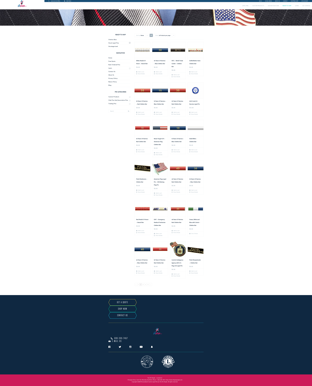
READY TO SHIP (287, 5)
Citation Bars (112, 39)
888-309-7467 (121, 338)
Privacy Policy (113, 78)
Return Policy (112, 82)
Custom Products (113, 97)
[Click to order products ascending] (151, 35)
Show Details (141, 73)
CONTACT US (122, 315)
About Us (277, 1)
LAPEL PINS (245, 5)
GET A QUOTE (122, 302)
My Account (305, 1)
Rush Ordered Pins (114, 64)
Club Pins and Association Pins (118, 100)
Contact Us (111, 71)
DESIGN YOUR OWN (273, 5)
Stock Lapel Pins (113, 43)
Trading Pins (112, 103)
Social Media (268, 1)
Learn (110, 68)
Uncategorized (113, 46)
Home (110, 58)
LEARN (297, 5)
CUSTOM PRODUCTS (258, 5)
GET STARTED (306, 5)
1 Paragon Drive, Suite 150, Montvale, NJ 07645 (139, 380)
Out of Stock (194, 233)
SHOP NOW (122, 309)
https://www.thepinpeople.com (174, 380)
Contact (285, 1)
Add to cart (141, 71)
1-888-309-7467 (161, 380)
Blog (260, 1)
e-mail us (117, 341)
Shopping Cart (294, 1)
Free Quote (111, 61)
